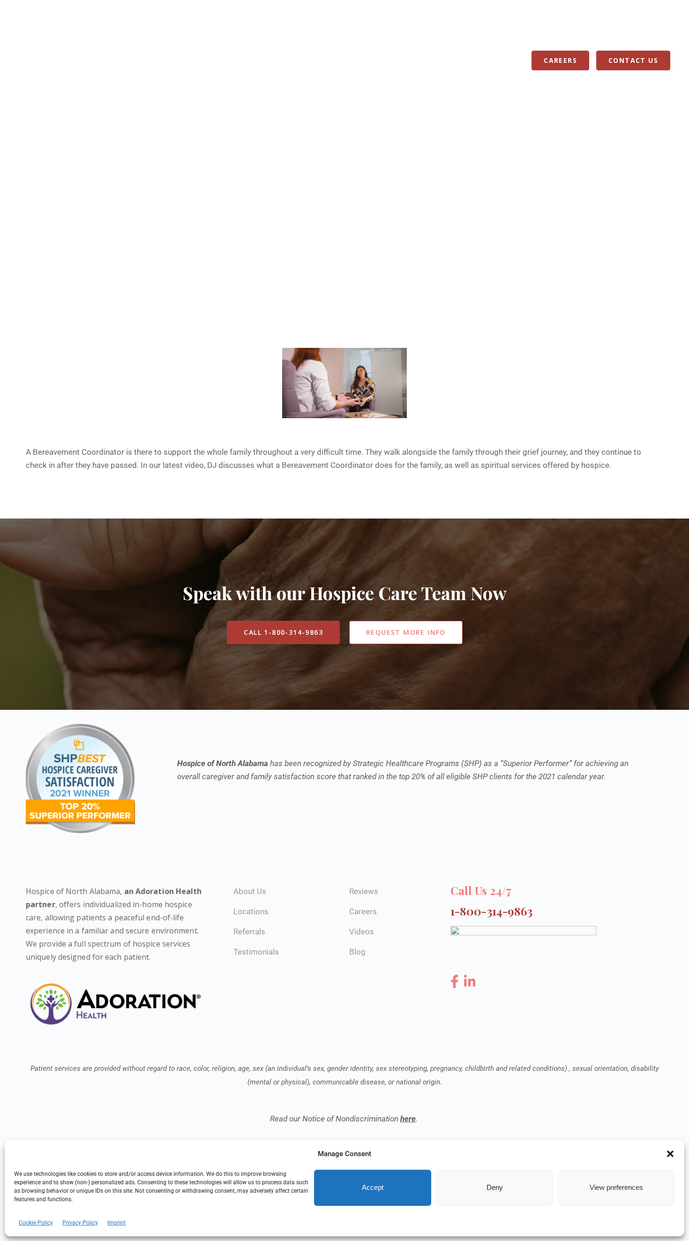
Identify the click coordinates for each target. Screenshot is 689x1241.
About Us (359, 60)
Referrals (472, 60)
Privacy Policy (80, 1222)
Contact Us (633, 60)
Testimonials (256, 951)
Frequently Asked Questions (469, 29)
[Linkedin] (470, 982)
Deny (495, 1188)
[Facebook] (456, 982)
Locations (307, 60)
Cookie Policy (36, 1222)
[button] (670, 1153)
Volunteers (415, 60)
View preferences (616, 1188)
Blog (514, 60)
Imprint (116, 1222)
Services (256, 60)
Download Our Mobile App (589, 29)
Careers (560, 60)
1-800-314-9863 (368, 29)
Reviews (363, 891)
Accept (372, 1188)
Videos (361, 931)
